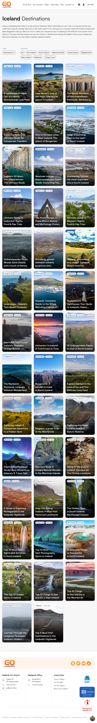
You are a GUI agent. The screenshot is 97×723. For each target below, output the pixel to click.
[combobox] (9, 52)
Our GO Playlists (59, 685)
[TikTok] (89, 663)
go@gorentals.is (11, 688)
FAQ (62, 5)
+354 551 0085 (37, 685)
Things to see (50, 57)
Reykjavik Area (86, 52)
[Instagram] (73, 663)
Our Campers (38, 5)
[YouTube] (83, 663)
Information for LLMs (79, 717)
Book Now (27, 5)
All (22, 52)
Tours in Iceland (59, 679)
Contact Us (69, 5)
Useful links (54, 5)
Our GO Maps (58, 682)
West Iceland (26, 57)
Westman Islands (58, 52)
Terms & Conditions (51, 717)
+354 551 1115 (10, 685)
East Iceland (31, 52)
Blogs (47, 5)
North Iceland (44, 52)
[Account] (84, 4)
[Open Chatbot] (92, 718)
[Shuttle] (79, 4)
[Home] (6, 5)
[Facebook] (78, 663)
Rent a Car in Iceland (61, 689)
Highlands (37, 57)
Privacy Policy (65, 717)
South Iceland (73, 52)
